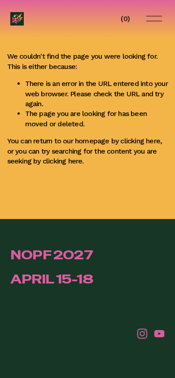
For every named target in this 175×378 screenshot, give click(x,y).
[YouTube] (159, 333)
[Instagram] (142, 333)
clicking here (140, 141)
